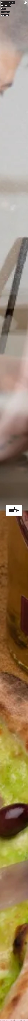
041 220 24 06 (5, 12)
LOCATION (4, 15)
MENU (3, 9)
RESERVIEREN (6, 6)
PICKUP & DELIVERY (8, 2)
